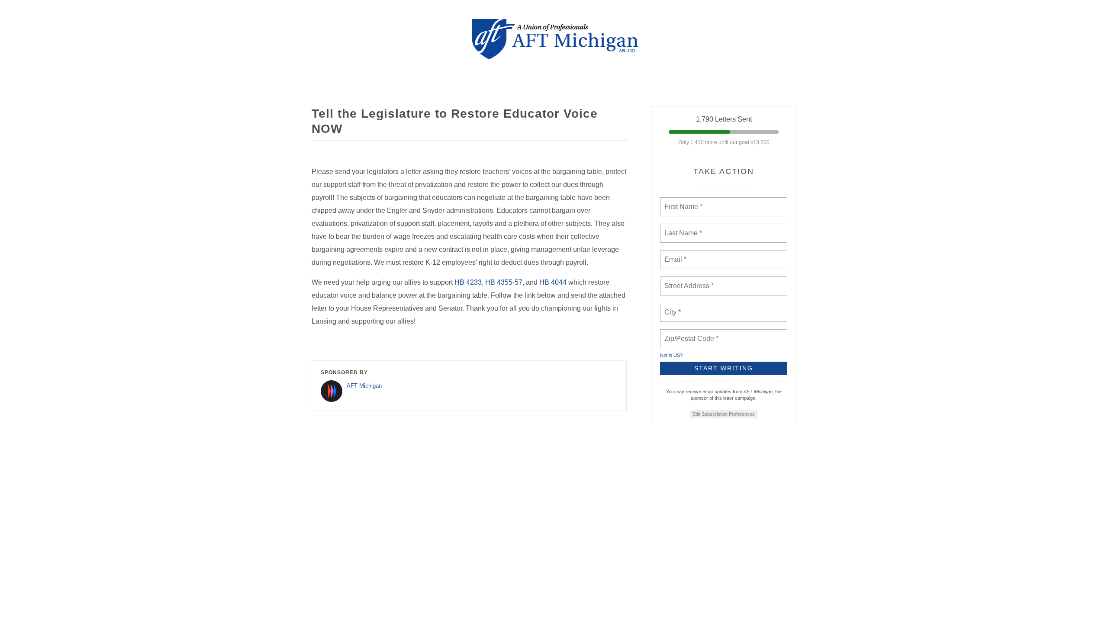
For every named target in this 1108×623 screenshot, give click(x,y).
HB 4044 (553, 282)
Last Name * (681, 228)
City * (672, 307)
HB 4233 (468, 282)
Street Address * (689, 280)
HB (490, 282)
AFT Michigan (364, 385)
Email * (674, 254)
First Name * (682, 201)
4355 (504, 282)
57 (518, 282)
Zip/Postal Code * (689, 333)
